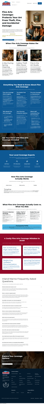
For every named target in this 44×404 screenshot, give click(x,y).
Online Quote (40, 3)
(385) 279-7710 (35, 3)
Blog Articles (13, 392)
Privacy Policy (32, 398)
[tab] (8, 185)
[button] (13, 2)
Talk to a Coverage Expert (18, 39)
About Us (18, 392)
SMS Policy (41, 398)
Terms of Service (37, 398)
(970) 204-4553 (29, 3)
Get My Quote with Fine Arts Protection (8, 39)
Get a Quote (22, 392)
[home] (6, 3)
